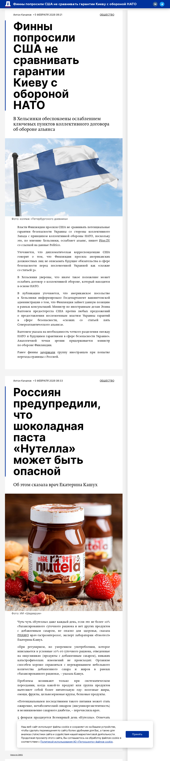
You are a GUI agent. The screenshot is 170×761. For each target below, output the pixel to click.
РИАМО (23, 635)
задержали (47, 352)
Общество (107, 14)
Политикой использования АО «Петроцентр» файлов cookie (76, 741)
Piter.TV (104, 240)
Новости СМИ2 (16, 755)
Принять (137, 734)
